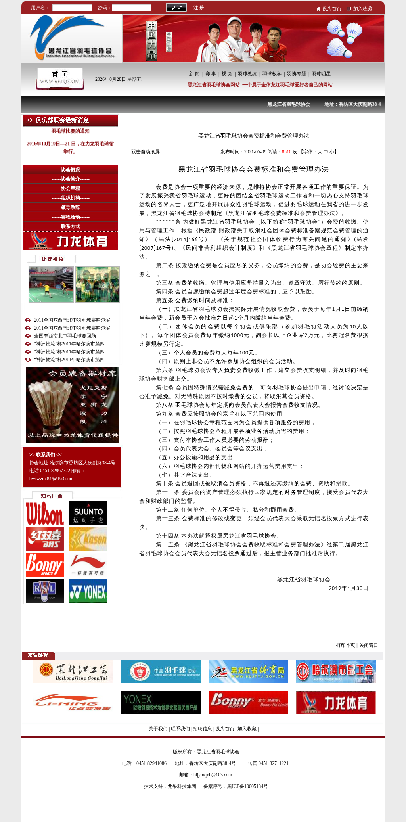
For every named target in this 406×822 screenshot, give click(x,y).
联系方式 (70, 226)
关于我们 (158, 729)
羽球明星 (321, 74)
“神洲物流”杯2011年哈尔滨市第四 (69, 344)
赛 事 (210, 74)
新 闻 (194, 74)
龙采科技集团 (182, 786)
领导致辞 (70, 207)
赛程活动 (70, 217)
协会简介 (70, 179)
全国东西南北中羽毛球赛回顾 (65, 336)
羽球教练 (247, 74)
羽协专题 (296, 74)
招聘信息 (202, 729)
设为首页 (331, 8)
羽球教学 (272, 74)
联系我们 (180, 729)
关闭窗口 (368, 645)
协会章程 (70, 188)
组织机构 (70, 198)
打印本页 (345, 645)
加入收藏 (362, 8)
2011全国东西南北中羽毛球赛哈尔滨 (72, 320)
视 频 (227, 74)
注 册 (198, 7)
